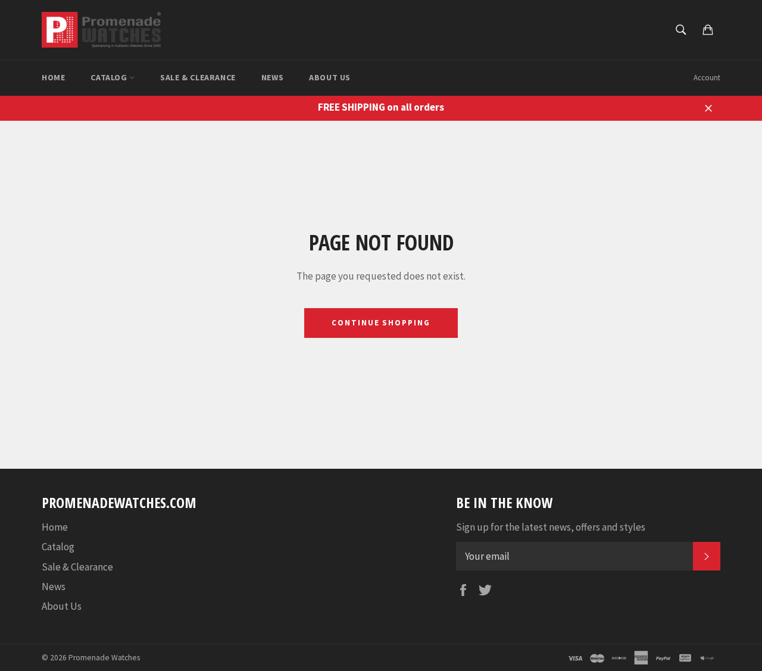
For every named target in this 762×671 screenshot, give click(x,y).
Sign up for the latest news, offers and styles (550, 527)
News (272, 77)
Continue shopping (381, 323)
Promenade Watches (104, 658)
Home (53, 77)
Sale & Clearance (198, 77)
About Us (330, 77)
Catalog (109, 77)
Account (707, 78)
